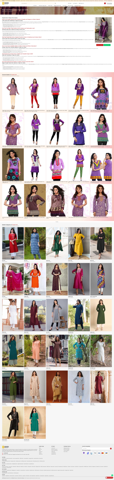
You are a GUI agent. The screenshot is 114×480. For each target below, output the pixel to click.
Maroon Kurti (26, 332)
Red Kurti (3, 260)
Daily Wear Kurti (32, 470)
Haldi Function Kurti (54, 470)
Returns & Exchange (66, 449)
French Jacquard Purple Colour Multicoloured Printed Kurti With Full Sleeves (56, 217)
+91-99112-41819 (109, 3)
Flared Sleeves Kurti (29, 461)
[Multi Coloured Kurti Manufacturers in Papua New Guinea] (101, 279)
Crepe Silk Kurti (53, 452)
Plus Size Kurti (70, 5)
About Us (75, 3)
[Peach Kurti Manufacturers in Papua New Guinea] (35, 351)
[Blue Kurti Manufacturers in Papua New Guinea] (35, 243)
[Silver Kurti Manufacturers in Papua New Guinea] (79, 386)
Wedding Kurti (14, 470)
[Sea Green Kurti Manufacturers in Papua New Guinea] (35, 422)
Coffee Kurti (76, 466)
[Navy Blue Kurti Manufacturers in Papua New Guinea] (79, 315)
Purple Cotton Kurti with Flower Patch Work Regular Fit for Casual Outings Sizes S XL (12, 182)
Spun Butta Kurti (36, 458)
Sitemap (40, 452)
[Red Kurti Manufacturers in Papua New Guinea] (13, 243)
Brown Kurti (48, 296)
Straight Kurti (7, 475)
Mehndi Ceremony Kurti (47, 470)
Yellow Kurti (70, 260)
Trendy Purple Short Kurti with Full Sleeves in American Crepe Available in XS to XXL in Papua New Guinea (56, 111)
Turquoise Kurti (81, 466)
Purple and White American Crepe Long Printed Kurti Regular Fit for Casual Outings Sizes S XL (34, 182)
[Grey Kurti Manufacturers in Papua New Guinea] (57, 315)
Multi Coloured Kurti (93, 296)
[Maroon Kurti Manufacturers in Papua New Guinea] (35, 315)
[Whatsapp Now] (112, 475)
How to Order (65, 451)
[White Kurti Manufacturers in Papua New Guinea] (13, 315)
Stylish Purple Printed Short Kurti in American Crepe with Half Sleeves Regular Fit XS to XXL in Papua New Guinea (34, 111)
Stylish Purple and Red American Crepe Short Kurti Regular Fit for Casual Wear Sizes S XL (57, 182)
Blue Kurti (25, 260)
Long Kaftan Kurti (51, 475)
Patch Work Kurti (26, 463)
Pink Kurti (3, 296)
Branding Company (37, 478)
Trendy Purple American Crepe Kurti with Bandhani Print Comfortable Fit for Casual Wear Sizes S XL (101, 182)
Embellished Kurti (14, 463)
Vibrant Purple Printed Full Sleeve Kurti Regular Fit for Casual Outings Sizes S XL (34, 217)
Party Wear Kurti (9, 470)
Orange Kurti (26, 296)
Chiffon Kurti (53, 451)
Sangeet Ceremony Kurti (61, 470)
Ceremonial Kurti (22, 470)
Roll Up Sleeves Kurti (36, 461)
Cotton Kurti (50, 5)
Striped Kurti (46, 475)
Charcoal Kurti (4, 439)
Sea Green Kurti (26, 439)
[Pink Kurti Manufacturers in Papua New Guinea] (13, 279)
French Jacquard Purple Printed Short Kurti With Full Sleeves (99, 217)
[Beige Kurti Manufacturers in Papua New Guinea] (35, 386)
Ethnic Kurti (41, 470)
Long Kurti (64, 5)
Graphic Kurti (37, 475)
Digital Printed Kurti (57, 5)
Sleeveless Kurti (13, 461)
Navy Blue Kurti (70, 332)
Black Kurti (92, 260)
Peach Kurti (72, 466)
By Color (6, 11)
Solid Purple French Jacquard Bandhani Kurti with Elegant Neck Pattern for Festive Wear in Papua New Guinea (78, 111)
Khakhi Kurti (105, 466)
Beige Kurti (94, 466)
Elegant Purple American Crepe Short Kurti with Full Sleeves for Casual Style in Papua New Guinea (12, 111)
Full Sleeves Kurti (18, 461)
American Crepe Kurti (42, 5)
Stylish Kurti (71, 470)
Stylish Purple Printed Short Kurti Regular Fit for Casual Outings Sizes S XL (78, 182)
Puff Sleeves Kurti (42, 461)
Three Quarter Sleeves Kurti (6, 461)
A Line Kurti (16, 475)
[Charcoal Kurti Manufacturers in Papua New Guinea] (13, 422)
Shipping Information (66, 448)
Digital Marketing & (32, 478)
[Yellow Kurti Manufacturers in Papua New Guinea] (79, 243)
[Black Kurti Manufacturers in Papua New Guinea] (101, 243)
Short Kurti (20, 475)
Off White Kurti (86, 466)
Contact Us (82, 3)
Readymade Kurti (78, 5)
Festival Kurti (4, 470)
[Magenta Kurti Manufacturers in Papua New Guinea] (79, 279)
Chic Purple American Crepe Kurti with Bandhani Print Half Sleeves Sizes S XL (12, 217)
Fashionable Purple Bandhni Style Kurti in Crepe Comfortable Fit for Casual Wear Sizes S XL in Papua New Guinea (100, 146)
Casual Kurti (18, 470)
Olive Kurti (90, 466)
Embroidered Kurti (8, 463)
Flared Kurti (27, 475)
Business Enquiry (109, 477)
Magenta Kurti (70, 296)
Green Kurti (48, 260)
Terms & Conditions (66, 450)
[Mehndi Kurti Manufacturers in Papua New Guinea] (101, 315)
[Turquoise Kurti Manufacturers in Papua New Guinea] (79, 351)
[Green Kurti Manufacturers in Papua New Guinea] (57, 243)
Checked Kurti (42, 475)
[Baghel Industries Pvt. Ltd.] (5, 3)
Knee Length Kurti (32, 475)
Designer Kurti (67, 470)
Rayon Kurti (41, 458)
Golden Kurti (98, 466)
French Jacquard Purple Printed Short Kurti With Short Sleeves (77, 217)
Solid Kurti (3, 475)
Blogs (40, 450)
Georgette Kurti (53, 454)
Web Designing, (27, 478)
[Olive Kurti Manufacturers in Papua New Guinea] (13, 386)
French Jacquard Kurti (54, 450)
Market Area (40, 454)
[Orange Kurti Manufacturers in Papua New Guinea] (35, 279)
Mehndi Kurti (92, 332)
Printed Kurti (4, 463)
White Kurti (4, 332)
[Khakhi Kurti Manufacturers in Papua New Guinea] (101, 386)
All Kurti (34, 5)
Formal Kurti (27, 470)
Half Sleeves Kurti (23, 461)
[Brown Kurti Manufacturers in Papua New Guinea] (57, 279)
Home (70, 3)
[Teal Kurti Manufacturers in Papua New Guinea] (13, 351)
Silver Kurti (101, 466)
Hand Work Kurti (31, 463)
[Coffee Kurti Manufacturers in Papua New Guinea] (57, 351)
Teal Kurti (69, 466)
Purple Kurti (14, 466)
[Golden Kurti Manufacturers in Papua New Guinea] (57, 386)
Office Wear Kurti (37, 470)
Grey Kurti (47, 332)
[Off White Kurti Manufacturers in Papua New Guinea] (101, 351)
